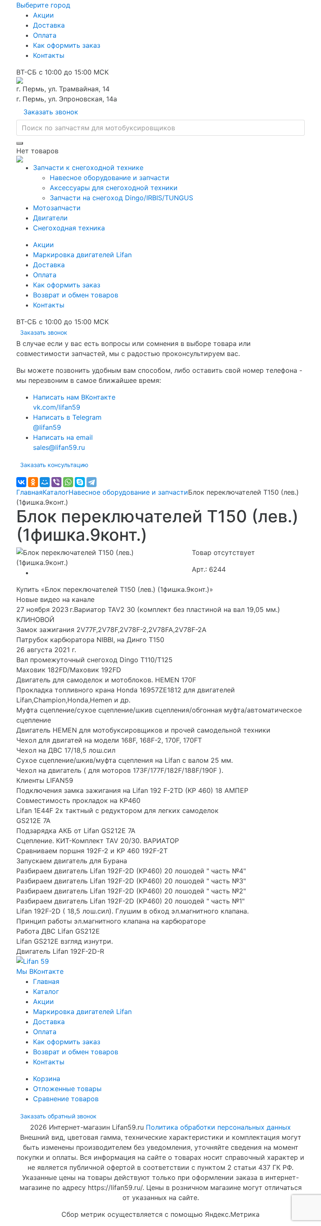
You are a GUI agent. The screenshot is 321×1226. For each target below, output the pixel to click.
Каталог (56, 492)
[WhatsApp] (68, 482)
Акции (43, 15)
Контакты (48, 55)
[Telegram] (92, 482)
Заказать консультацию (54, 464)
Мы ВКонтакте (40, 971)
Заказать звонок (50, 112)
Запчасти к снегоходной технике (88, 167)
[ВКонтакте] (21, 482)
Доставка (49, 25)
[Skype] (80, 482)
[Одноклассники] (33, 482)
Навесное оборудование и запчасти (109, 177)
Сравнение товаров (66, 1098)
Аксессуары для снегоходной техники (114, 187)
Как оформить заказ (66, 45)
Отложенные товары (67, 1088)
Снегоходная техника (69, 228)
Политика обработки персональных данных (218, 1127)
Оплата (44, 35)
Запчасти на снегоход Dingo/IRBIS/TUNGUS (121, 198)
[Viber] (56, 482)
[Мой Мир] (45, 482)
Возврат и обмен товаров (75, 295)
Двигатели (50, 218)
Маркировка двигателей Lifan (82, 254)
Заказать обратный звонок (58, 1116)
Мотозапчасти (57, 208)
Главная (29, 492)
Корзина (46, 1078)
